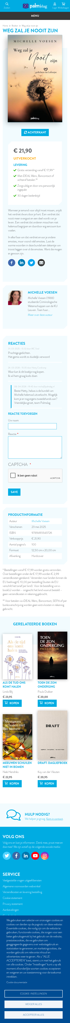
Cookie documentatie (16, 982)
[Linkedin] (21, 262)
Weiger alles (33, 1004)
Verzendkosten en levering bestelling (22, 892)
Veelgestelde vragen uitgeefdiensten (22, 880)
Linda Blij (8, 692)
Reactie (12, 434)
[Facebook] (11, 262)
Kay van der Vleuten (49, 772)
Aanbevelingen (11, 910)
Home (5, 25)
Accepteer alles (33, 1015)
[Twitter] (31, 262)
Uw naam (13, 420)
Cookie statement (12, 898)
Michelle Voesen (41, 521)
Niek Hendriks (10, 772)
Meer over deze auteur (40, 315)
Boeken (15, 25)
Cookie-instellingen (33, 993)
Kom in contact (54, 819)
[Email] (41, 262)
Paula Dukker (45, 692)
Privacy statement (13, 904)
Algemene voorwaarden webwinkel (21, 886)
